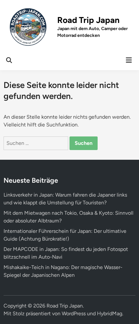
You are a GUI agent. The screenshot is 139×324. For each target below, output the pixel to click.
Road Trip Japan (88, 20)
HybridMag (109, 313)
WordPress (74, 313)
